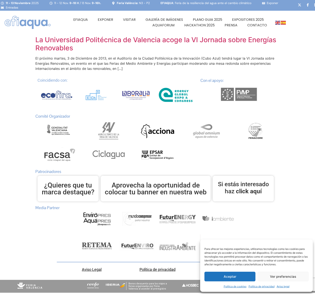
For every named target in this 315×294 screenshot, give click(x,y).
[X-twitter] (299, 5)
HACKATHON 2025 (199, 25)
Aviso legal (283, 286)
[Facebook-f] (307, 5)
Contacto (257, 25)
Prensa (231, 25)
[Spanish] (283, 22)
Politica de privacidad (261, 286)
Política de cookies (235, 286)
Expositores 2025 (248, 19)
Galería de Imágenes (164, 19)
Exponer (105, 19)
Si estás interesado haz (243, 188)
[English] (278, 22)
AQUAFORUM (163, 25)
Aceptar (230, 276)
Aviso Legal (92, 269)
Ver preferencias (283, 276)
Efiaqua (80, 19)
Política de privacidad (158, 269)
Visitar (129, 19)
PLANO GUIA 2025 (207, 19)
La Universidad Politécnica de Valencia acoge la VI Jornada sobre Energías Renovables (155, 44)
